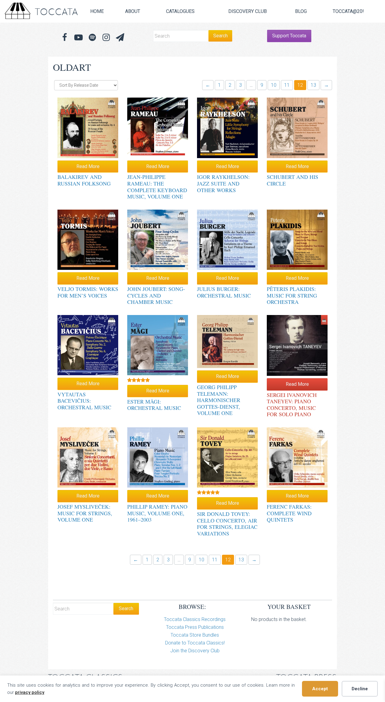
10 (273, 85)
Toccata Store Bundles (195, 635)
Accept (320, 688)
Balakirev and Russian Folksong (84, 180)
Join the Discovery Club (195, 651)
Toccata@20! (348, 11)
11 (287, 85)
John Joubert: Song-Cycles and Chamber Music (156, 295)
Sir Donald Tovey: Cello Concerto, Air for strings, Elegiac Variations (227, 523)
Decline (360, 688)
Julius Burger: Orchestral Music (224, 292)
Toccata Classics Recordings (195, 619)
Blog (301, 11)
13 (313, 85)
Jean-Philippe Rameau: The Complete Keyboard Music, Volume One (157, 186)
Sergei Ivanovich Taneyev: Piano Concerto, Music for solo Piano (292, 404)
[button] (120, 37)
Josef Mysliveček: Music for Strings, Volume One (84, 513)
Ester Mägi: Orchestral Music (154, 405)
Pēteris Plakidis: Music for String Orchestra (292, 295)
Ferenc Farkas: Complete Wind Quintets (289, 513)
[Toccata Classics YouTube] (78, 37)
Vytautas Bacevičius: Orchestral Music (84, 401)
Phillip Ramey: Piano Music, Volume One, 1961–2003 (157, 513)
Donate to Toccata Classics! (195, 643)
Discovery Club (247, 11)
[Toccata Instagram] (106, 37)
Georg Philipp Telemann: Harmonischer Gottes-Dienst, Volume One (218, 400)
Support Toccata (289, 36)
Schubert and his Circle (292, 180)
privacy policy (29, 692)
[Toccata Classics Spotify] (92, 37)
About (132, 11)
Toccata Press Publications (195, 627)
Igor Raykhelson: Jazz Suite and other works (223, 183)
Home (97, 11)
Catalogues (180, 11)
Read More (88, 166)
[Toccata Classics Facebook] (65, 37)
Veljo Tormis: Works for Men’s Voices (87, 292)
